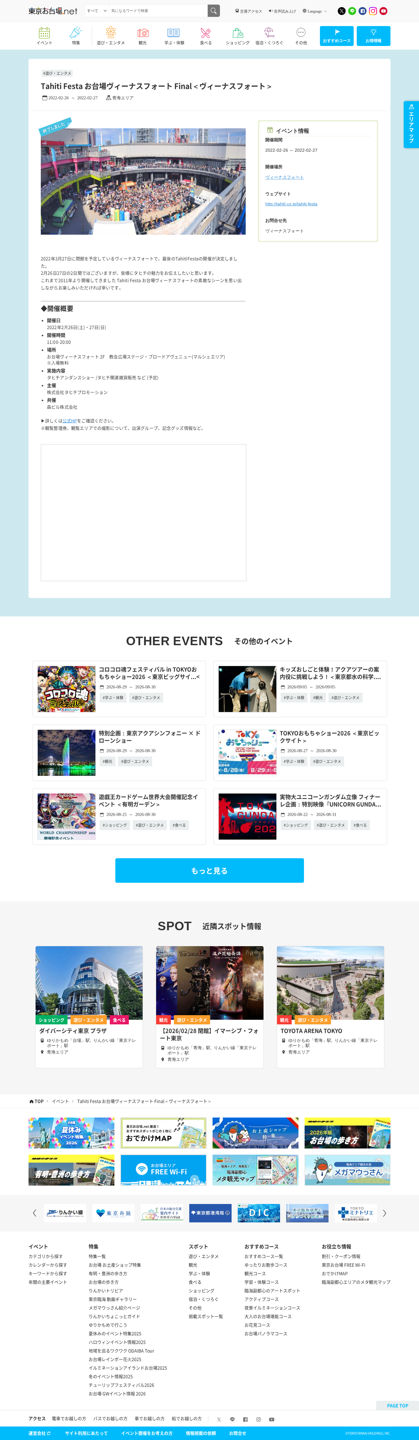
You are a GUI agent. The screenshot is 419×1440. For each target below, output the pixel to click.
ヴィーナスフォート (284, 177)
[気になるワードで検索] (214, 11)
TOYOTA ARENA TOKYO (311, 1030)
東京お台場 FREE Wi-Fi (343, 1265)
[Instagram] (373, 11)
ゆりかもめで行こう (108, 1325)
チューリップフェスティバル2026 (121, 1385)
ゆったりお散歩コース (265, 1265)
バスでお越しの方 (110, 1418)
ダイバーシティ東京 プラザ (73, 1030)
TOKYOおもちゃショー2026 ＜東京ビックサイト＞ (329, 737)
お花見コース (257, 1325)
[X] (342, 11)
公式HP (70, 420)
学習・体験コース (261, 1282)
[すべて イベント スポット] (97, 11)
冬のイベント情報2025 (111, 1376)
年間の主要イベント (48, 1282)
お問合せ (237, 1433)
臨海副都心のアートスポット (272, 1290)
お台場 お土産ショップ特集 (115, 1265)
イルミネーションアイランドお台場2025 (128, 1368)
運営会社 (37, 1433)
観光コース (255, 1273)
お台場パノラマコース (265, 1333)
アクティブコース (261, 1299)
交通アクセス (251, 11)
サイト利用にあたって (86, 1433)
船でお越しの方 (187, 1418)
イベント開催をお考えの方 (147, 1433)
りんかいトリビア (106, 1290)
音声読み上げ (285, 11)
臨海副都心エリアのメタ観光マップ (356, 1282)
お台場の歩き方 (104, 1282)
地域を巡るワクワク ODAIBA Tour (121, 1350)
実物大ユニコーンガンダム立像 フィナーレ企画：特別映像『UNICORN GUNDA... (330, 800)
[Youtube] (383, 11)
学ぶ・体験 (174, 42)
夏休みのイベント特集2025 (115, 1333)
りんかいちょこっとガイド (114, 1316)
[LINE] (352, 11)
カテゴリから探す (46, 1256)
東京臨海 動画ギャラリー (113, 1299)
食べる (206, 42)
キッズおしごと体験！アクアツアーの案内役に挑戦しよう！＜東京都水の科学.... (330, 673)
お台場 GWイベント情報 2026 (117, 1393)
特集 (76, 42)
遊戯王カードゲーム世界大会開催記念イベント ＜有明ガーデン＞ (148, 800)
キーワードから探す (48, 1273)
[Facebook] (363, 11)
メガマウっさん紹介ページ (114, 1308)
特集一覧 (97, 1256)
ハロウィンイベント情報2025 (117, 1342)
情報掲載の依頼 (201, 1433)
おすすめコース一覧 (263, 1256)
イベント (44, 42)
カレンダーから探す (48, 1265)
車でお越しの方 (150, 1418)
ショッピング (238, 42)
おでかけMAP (335, 1273)
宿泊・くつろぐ (269, 42)
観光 (143, 42)
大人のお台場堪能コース (268, 1316)
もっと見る (209, 870)
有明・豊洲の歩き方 (108, 1273)
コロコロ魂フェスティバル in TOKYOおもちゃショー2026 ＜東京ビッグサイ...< (149, 673)
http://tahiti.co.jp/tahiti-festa (291, 203)
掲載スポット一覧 (206, 1316)
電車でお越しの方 (69, 1418)
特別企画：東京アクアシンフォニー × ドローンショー (150, 737)
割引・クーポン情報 (341, 1256)
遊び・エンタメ (111, 42)
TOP (39, 1101)
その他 (301, 42)
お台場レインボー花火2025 (115, 1359)
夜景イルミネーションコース (272, 1308)
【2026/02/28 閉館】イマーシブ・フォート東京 (209, 1034)
